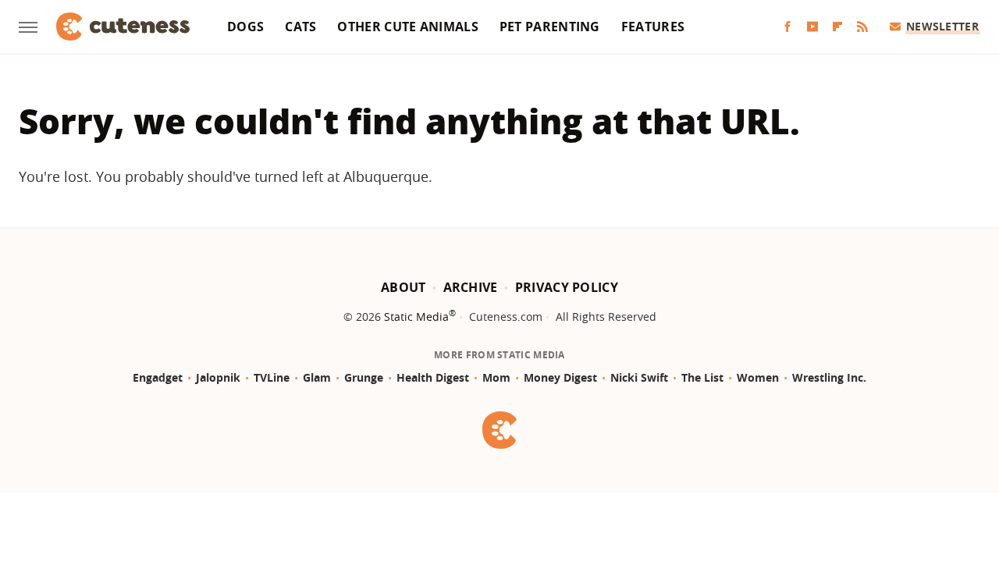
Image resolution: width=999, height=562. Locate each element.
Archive (470, 287)
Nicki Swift (639, 377)
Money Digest (560, 377)
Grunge (363, 377)
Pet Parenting (550, 26)
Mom (496, 377)
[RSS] (862, 27)
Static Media (416, 316)
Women (758, 377)
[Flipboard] (837, 27)
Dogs (245, 26)
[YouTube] (812, 27)
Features (652, 26)
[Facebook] (787, 27)
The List (702, 377)
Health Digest (432, 377)
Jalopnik (218, 377)
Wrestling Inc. (829, 377)
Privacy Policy (566, 287)
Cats (300, 26)
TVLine (272, 377)
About (403, 287)
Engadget (158, 377)
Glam (317, 377)
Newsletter (942, 26)
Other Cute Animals (407, 26)
